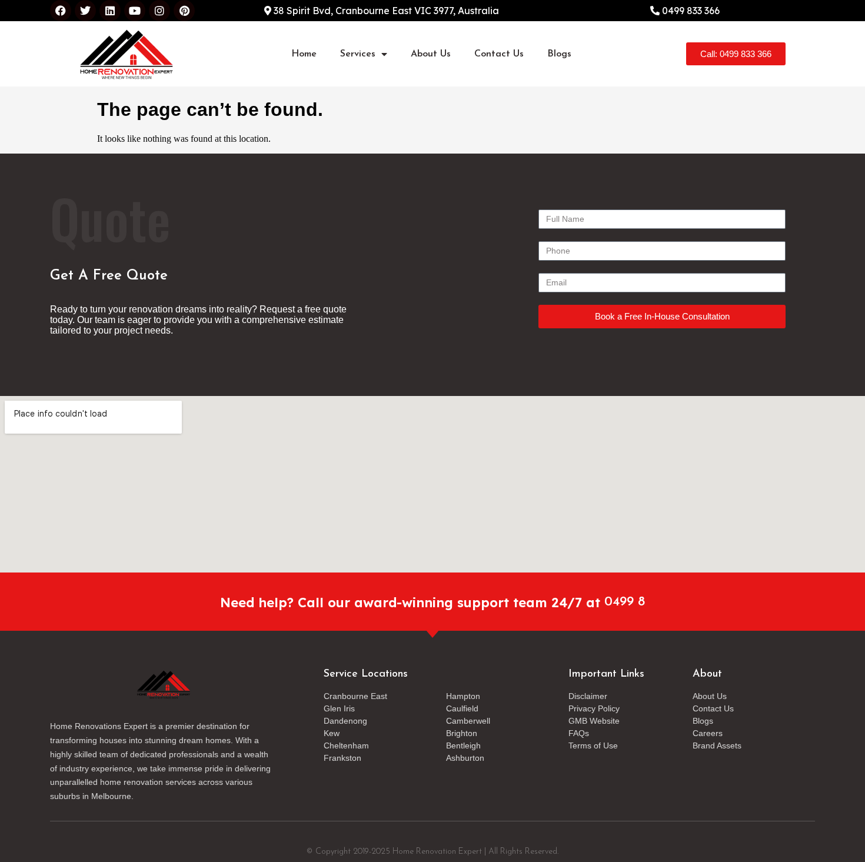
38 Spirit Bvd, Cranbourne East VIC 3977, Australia (385, 10)
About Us (431, 54)
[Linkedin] (110, 10)
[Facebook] (60, 10)
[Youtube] (134, 10)
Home (304, 54)
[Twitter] (85, 10)
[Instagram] (159, 10)
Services (357, 54)
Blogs (559, 54)
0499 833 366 (690, 10)
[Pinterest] (184, 10)
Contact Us (499, 54)
